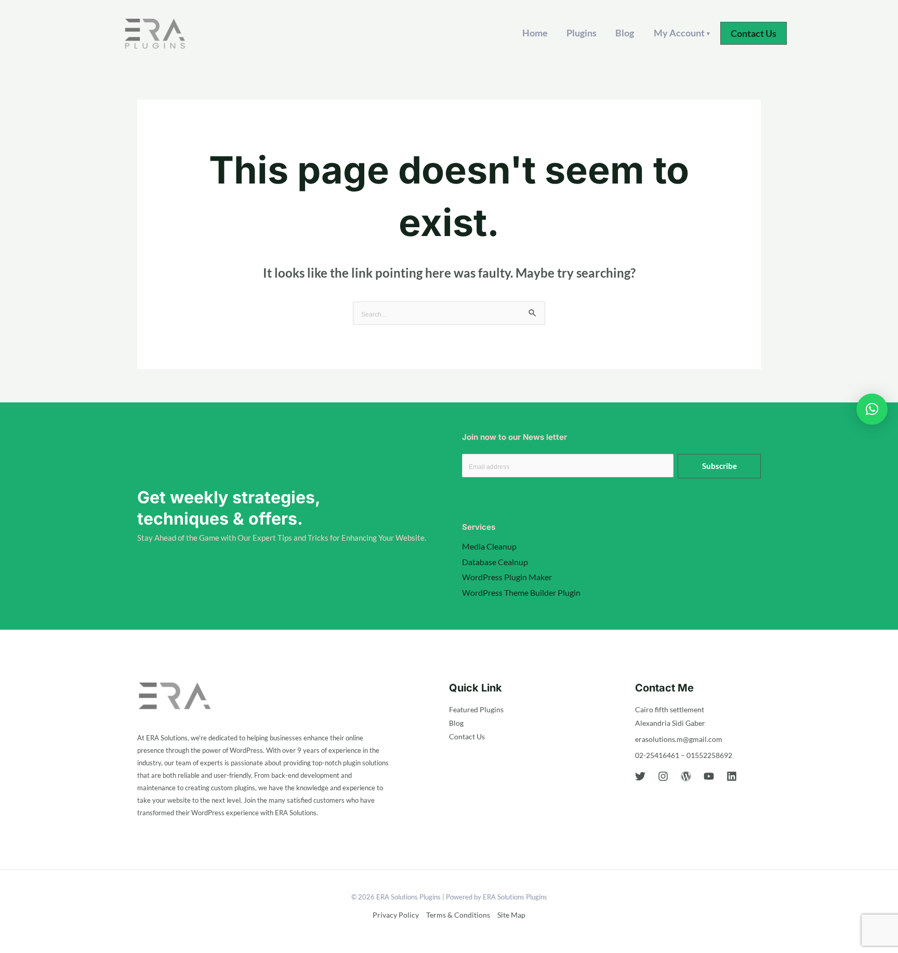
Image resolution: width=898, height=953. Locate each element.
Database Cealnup (495, 562)
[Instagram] (663, 776)
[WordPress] (686, 776)
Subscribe (719, 466)
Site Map (511, 914)
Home (535, 32)
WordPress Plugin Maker (507, 577)
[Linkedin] (732, 776)
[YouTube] (709, 776)
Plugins (581, 32)
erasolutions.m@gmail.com (678, 739)
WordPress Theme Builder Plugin (521, 592)
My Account (682, 32)
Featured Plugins (476, 709)
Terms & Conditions (458, 914)
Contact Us (467, 736)
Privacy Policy (396, 914)
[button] (753, 33)
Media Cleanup (489, 546)
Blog (624, 32)
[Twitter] (640, 776)
